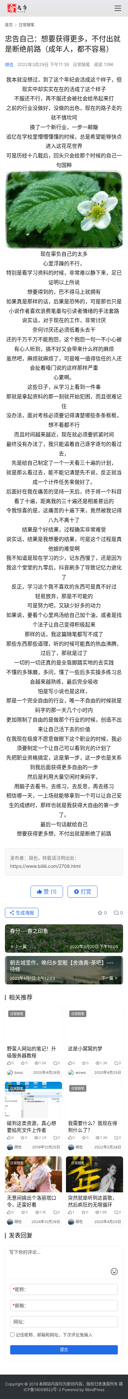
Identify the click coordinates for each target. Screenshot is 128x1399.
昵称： (20, 1289)
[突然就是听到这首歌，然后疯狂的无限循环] (94, 1174)
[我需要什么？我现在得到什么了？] (94, 1100)
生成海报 (24, 912)
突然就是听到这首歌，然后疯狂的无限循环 (92, 1201)
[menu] (118, 8)
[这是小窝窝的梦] (94, 1025)
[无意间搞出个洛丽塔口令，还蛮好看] (33, 1174)
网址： (20, 1321)
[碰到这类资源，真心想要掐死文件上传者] (33, 1100)
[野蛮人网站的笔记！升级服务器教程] (33, 1025)
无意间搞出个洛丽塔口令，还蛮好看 (31, 1201)
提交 (64, 1349)
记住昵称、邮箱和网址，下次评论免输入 (53, 1334)
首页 (9, 24)
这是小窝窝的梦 (85, 1048)
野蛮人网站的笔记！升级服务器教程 (31, 1052)
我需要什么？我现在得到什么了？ (92, 1126)
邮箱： (20, 1305)
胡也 (9, 64)
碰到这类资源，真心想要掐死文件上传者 (31, 1126)
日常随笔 (81, 64)
